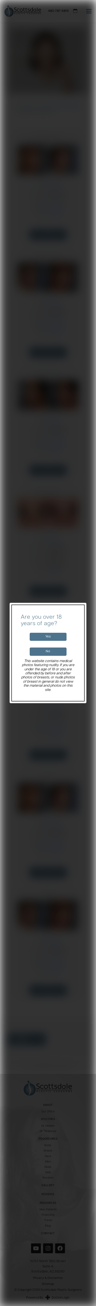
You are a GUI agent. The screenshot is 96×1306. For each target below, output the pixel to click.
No (48, 651)
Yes (48, 636)
